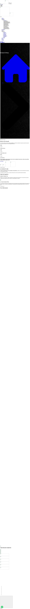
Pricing (3, 39)
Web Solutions (6, 21)
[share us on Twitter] (1, 42)
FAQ (2, 38)
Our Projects (3, 29)
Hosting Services (6, 23)
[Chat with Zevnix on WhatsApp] (2, 607)
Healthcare (4, 32)
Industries (3, 31)
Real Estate (4, 35)
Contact (3, 591)
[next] (2, 545)
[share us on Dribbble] (4, 42)
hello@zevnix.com (2, 582)
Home (2, 18)
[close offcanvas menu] (0, 16)
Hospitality (4, 36)
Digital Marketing (6, 24)
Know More (1, 161)
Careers (3, 592)
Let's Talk (1, 4)
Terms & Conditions (4, 594)
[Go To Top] (6, 602)
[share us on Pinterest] (3, 42)
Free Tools (3, 590)
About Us (3, 586)
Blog (2, 30)
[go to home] (4, 3)
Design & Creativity (6, 25)
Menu (10, 3)
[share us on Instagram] (2, 42)
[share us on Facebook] (0, 42)
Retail (4, 37)
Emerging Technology (6, 28)
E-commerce (5, 33)
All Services (4, 20)
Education (4, 34)
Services (3, 19)
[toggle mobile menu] (1, 6)
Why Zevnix (3, 593)
